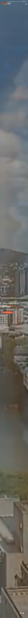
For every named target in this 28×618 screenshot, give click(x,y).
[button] (20, 613)
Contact (18, 1)
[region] (14, 309)
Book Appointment (11, 1)
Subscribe (24, 1)
